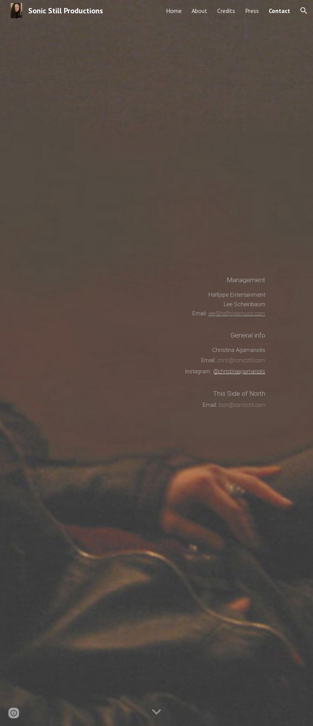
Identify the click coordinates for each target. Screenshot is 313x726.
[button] (304, 11)
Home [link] (174, 10)
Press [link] (252, 10)
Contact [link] (279, 10)
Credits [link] (226, 10)
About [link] (199, 10)
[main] (145, 362)
